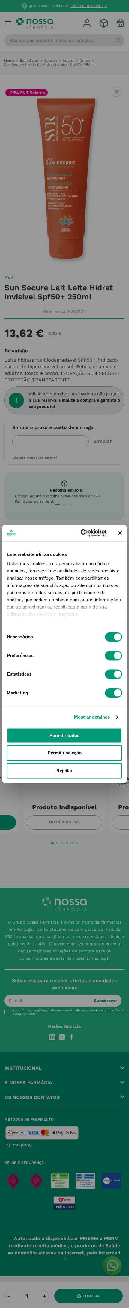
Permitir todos (65, 735)
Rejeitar (64, 770)
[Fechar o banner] (120, 533)
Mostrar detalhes (92, 717)
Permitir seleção (65, 753)
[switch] (113, 655)
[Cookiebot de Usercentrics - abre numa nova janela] (81, 533)
